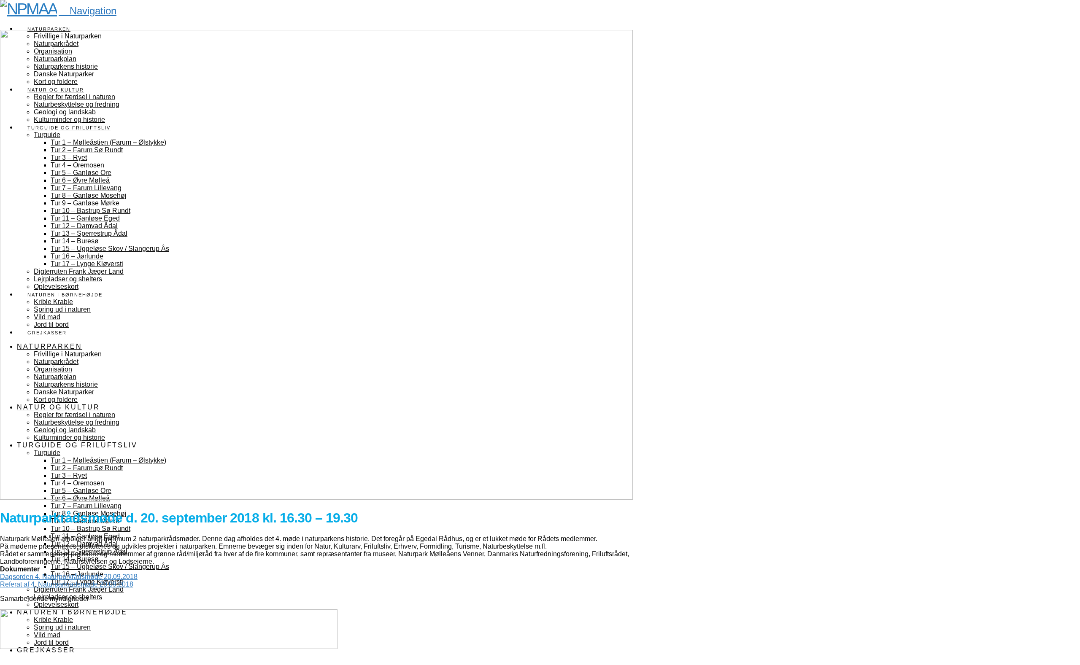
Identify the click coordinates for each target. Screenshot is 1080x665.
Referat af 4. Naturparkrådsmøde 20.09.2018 (66, 584)
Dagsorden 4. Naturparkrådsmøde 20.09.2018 (69, 576)
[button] (87, 10)
